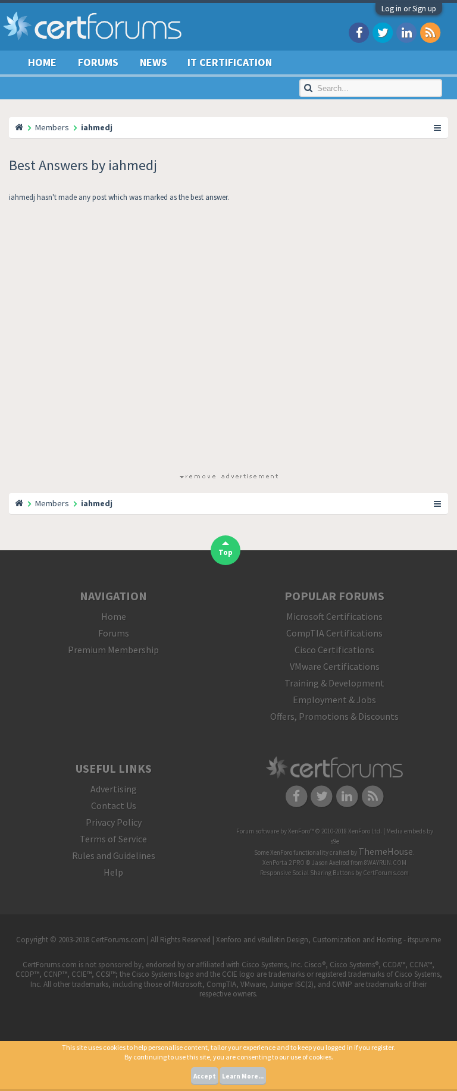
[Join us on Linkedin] (406, 31)
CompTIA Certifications (334, 633)
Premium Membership (113, 650)
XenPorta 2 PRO (283, 862)
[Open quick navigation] (438, 127)
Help (113, 872)
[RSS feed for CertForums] (430, 31)
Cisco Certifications (334, 650)
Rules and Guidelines (113, 855)
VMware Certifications (335, 666)
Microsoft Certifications (334, 616)
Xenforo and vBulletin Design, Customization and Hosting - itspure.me (328, 940)
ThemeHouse (385, 851)
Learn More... (243, 1076)
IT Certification (229, 62)
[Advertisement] (228, 339)
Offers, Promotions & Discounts (334, 716)
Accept (204, 1076)
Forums (98, 62)
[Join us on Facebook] (359, 31)
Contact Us (113, 805)
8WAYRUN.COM (385, 862)
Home (42, 62)
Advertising (113, 789)
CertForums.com (386, 873)
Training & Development (334, 683)
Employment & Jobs (334, 700)
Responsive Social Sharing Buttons (307, 873)
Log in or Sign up (408, 9)
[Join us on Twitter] (383, 31)
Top (225, 552)
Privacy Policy (114, 822)
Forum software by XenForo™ (309, 831)
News (153, 62)
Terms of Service (113, 839)
